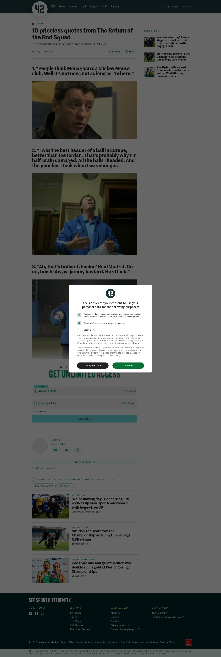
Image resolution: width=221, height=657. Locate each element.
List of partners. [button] (135, 343)
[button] (110, 330)
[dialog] (110, 329)
